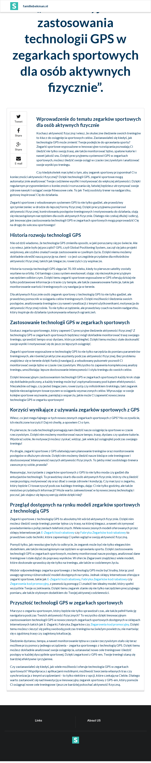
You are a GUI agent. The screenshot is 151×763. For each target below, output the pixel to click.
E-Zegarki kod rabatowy (57, 532)
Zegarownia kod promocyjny (29, 583)
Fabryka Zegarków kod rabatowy (103, 532)
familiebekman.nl (35, 6)
